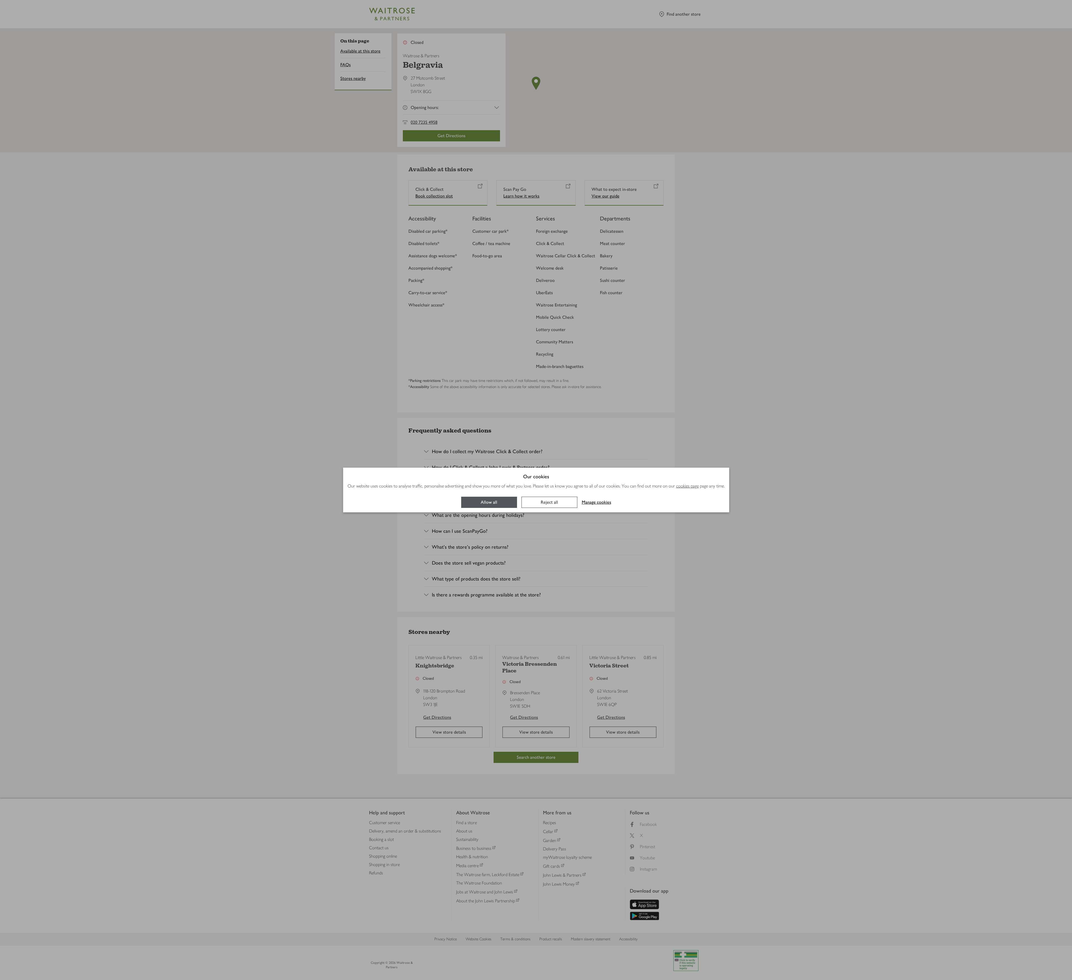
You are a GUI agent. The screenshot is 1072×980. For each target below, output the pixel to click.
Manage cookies (596, 502)
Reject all (549, 502)
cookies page (687, 486)
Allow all (489, 502)
